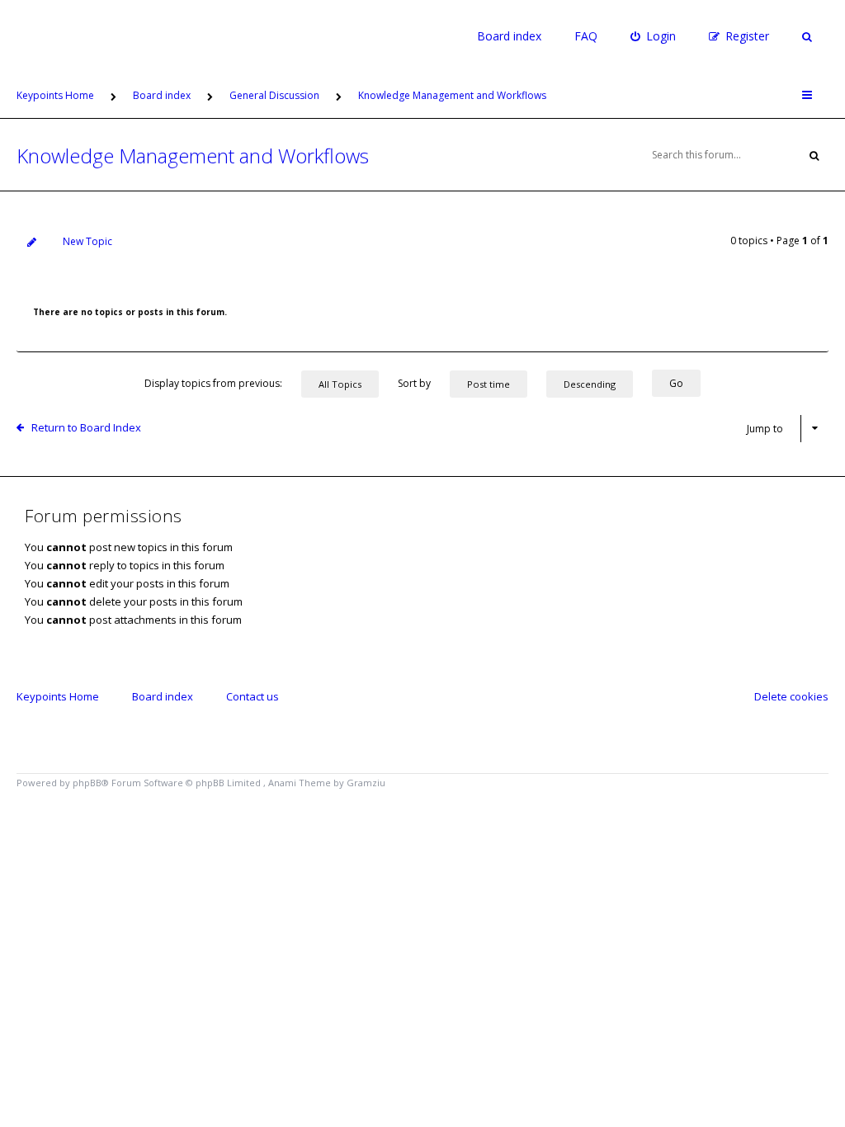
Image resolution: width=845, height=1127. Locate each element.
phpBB (87, 782)
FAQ (585, 36)
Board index (509, 36)
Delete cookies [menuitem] (791, 696)
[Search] (814, 154)
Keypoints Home (58, 696)
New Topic (87, 241)
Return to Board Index (86, 427)
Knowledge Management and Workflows (193, 155)
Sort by (415, 383)
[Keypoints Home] (43, 36)
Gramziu (366, 782)
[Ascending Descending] (597, 384)
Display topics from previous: (214, 383)
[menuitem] (653, 36)
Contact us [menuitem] (252, 696)
